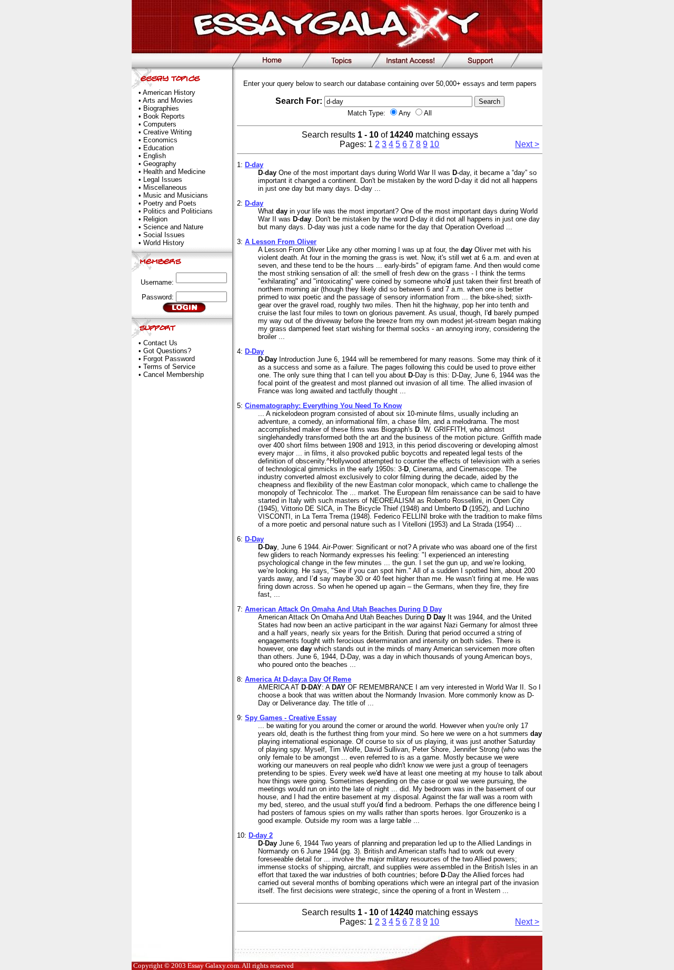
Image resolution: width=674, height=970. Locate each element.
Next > (527, 144)
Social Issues (164, 235)
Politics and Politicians (178, 211)
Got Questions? (167, 351)
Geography (159, 164)
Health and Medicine (174, 172)
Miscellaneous (165, 187)
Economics (160, 140)
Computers (159, 124)
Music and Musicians (175, 195)
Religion (155, 219)
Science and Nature (173, 227)
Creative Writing (167, 132)
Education (158, 148)
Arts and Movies (168, 100)
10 (434, 144)
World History (163, 243)
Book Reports (164, 116)
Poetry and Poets (169, 203)
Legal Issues (162, 179)
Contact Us (160, 343)
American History (169, 92)
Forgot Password (169, 359)
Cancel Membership (173, 375)
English (154, 156)
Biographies (161, 108)
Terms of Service (169, 367)
